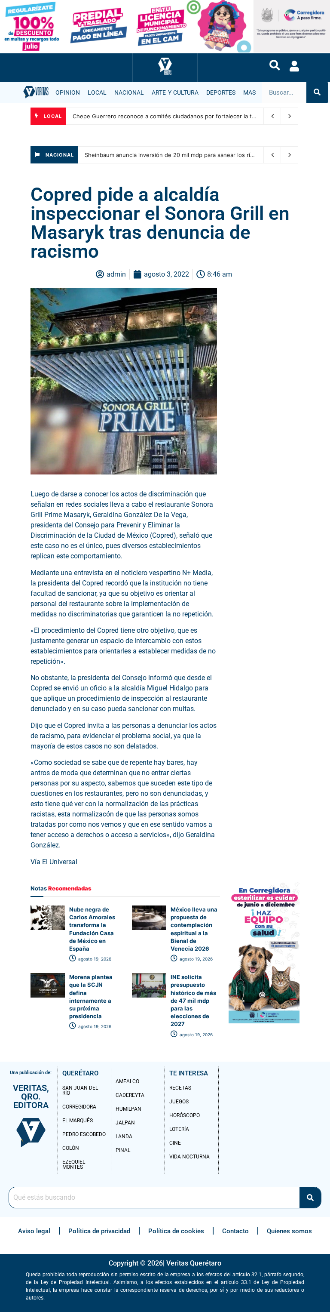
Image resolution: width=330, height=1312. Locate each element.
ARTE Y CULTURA (175, 92)
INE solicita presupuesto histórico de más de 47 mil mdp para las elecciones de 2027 (193, 1000)
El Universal (60, 862)
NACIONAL (129, 92)
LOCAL (97, 92)
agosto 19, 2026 (94, 958)
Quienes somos (289, 1231)
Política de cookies (176, 1231)
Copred (93, 583)
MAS (249, 92)
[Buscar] (317, 92)
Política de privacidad (99, 1231)
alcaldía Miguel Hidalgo (157, 688)
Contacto (235, 1231)
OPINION (67, 92)
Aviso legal (34, 1231)
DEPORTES (220, 92)
